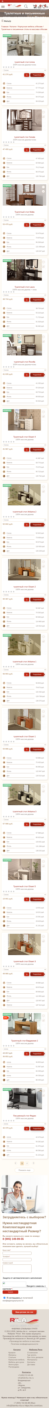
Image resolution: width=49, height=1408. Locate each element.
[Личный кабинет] (30, 6)
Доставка (31, 1364)
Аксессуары (13, 1364)
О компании (32, 1353)
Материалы (32, 1360)
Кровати (11, 1353)
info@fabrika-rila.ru (26, 1378)
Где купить (31, 1355)
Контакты (31, 1362)
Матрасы (12, 1355)
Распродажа (13, 1367)
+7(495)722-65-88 (25, 1375)
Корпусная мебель (16, 1360)
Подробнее (37, 75)
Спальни (12, 1357)
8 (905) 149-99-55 (13, 1238)
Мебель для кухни (16, 1362)
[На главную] (15, 8)
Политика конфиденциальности (24, 1344)
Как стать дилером (35, 1357)
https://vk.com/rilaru (33, 1405)
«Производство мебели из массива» (24, 1341)
